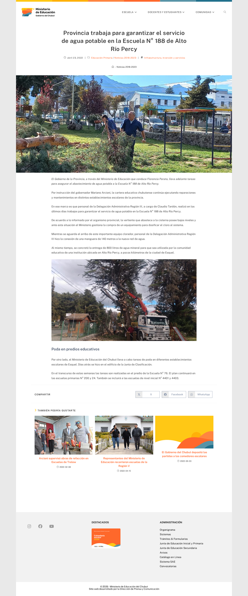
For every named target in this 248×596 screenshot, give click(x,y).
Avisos (164, 552)
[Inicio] (113, 67)
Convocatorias (168, 566)
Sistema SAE (167, 561)
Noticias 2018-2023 (125, 58)
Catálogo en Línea (170, 557)
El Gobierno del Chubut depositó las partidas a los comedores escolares (184, 454)
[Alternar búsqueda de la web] (224, 12)
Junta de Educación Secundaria (178, 548)
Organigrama (167, 529)
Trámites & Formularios (174, 538)
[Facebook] (40, 526)
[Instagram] (29, 526)
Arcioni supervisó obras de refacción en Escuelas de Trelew (63, 460)
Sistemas (165, 534)
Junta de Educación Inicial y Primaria (181, 543)
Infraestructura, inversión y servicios (164, 58)
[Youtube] (51, 526)
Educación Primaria (102, 58)
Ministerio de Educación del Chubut (129, 586)
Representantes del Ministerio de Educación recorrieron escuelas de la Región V (124, 462)
